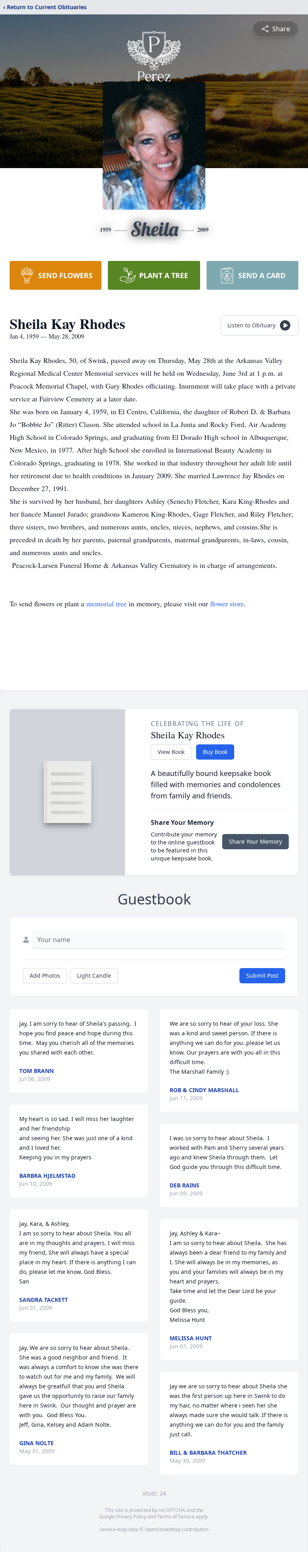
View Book (171, 752)
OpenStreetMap (162, 1529)
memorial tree (106, 603)
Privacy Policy (131, 1516)
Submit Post (262, 975)
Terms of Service (176, 1516)
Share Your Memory (255, 841)
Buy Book (215, 752)
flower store (227, 603)
